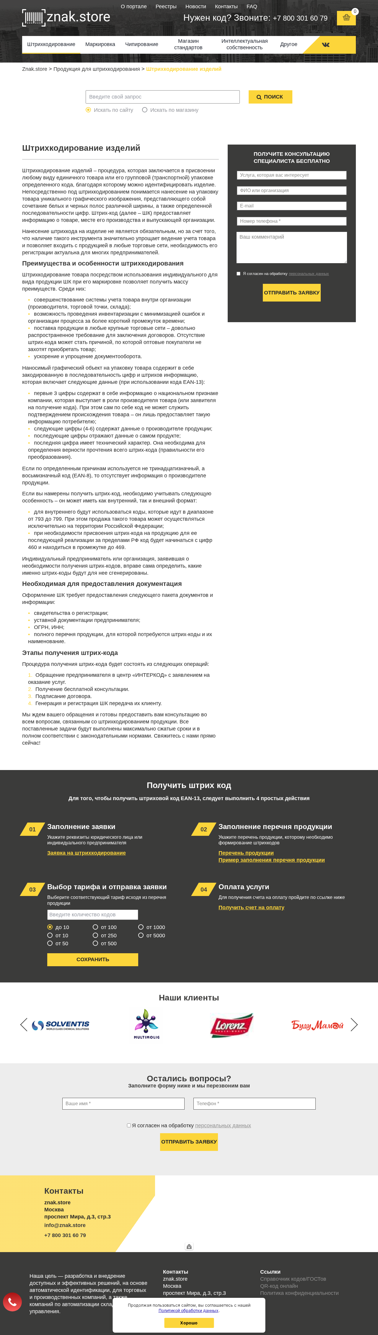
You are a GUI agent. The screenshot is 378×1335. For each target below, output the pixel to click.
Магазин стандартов (188, 44)
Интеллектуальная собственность (244, 44)
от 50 (62, 943)
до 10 (62, 927)
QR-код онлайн (279, 1286)
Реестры (166, 6)
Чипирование (141, 44)
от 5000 (155, 935)
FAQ (252, 6)
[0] (346, 18)
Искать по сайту (113, 110)
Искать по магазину (174, 110)
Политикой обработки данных (189, 1310)
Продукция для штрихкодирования (96, 69)
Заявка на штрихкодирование (86, 853)
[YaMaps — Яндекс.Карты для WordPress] (189, 1246)
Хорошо (189, 1322)
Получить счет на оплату (251, 907)
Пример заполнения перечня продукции (272, 860)
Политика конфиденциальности (299, 1293)
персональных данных (309, 273)
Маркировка (100, 44)
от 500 (109, 943)
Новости (195, 6)
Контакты (226, 6)
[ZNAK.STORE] (66, 18)
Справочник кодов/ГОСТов (293, 1279)
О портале (134, 6)
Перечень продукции (246, 853)
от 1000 (155, 927)
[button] (351, 1024)
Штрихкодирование (51, 44)
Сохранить (92, 959)
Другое (288, 44)
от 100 (109, 927)
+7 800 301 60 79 (300, 18)
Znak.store (34, 69)
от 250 (109, 935)
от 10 (62, 935)
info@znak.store (65, 1225)
